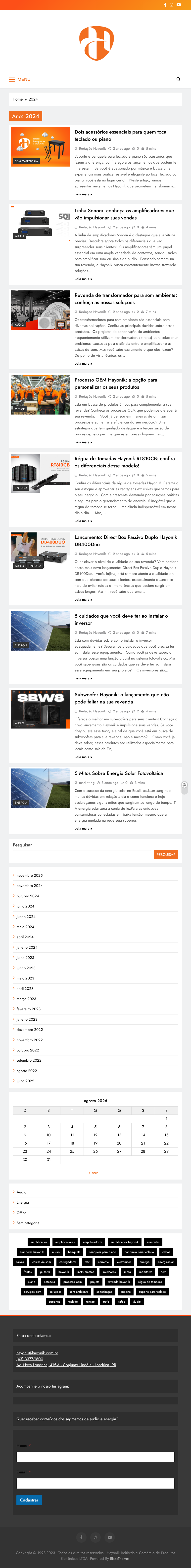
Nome (23, 1445)
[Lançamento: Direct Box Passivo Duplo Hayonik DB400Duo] (40, 551)
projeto (94, 1282)
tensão (90, 1301)
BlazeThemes (119, 1558)
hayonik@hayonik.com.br (37, 1353)
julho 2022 (25, 1081)
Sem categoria (26, 161)
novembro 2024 (30, 885)
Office (20, 409)
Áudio (19, 236)
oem (163, 1272)
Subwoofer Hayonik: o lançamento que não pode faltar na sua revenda (122, 698)
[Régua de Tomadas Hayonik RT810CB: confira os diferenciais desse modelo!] (40, 473)
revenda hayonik (119, 1282)
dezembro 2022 (30, 1029)
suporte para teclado (152, 1291)
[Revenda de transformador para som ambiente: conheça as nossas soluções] (40, 310)
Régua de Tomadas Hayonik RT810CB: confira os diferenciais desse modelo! (125, 462)
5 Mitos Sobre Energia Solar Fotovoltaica (119, 773)
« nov (93, 1173)
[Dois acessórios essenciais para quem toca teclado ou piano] (40, 147)
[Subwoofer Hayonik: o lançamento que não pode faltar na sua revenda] (40, 709)
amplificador (39, 1242)
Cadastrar (29, 1500)
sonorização (104, 1291)
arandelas (153, 1242)
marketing (87, 782)
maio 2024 (25, 927)
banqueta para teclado (139, 1252)
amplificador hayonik (125, 1242)
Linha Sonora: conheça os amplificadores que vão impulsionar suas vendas (124, 214)
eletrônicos (124, 1262)
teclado (73, 1301)
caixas (20, 1262)
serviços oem (32, 1291)
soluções (55, 1291)
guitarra (45, 1272)
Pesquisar (22, 845)
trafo (106, 1301)
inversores (109, 1272)
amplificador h (92, 1242)
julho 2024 (25, 906)
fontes (28, 1272)
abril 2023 (25, 988)
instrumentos (85, 1272)
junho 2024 (26, 916)
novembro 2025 (30, 875)
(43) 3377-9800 (29, 1359)
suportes (54, 1301)
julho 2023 (25, 957)
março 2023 (26, 999)
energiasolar (166, 1262)
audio (56, 1252)
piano (31, 1282)
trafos (121, 1301)
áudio (137, 1301)
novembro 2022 (30, 1040)
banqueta (74, 1252)
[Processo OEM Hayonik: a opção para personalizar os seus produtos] (40, 395)
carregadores (67, 1262)
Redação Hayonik (92, 148)
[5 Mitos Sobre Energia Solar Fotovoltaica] (40, 788)
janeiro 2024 (27, 947)
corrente (103, 1262)
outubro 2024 (28, 896)
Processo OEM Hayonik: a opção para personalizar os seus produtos (116, 383)
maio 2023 (25, 978)
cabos (166, 1252)
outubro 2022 (28, 1050)
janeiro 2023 (27, 1019)
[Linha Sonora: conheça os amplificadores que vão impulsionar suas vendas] (40, 223)
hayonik (63, 1272)
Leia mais (82, 194)
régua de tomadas (150, 1282)
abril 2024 (25, 937)
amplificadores (65, 1242)
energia (144, 1262)
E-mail (23, 1472)
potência (49, 1282)
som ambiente (79, 1291)
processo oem (72, 1282)
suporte (126, 1291)
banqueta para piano (102, 1252)
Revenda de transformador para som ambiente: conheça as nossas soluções (126, 299)
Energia (21, 488)
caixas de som (41, 1262)
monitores (145, 1272)
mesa (127, 1272)
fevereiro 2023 (29, 1009)
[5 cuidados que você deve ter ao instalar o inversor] (40, 631)
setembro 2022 (29, 1060)
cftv (87, 1262)
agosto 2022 (27, 1071)
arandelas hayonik (32, 1252)
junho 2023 (26, 968)
